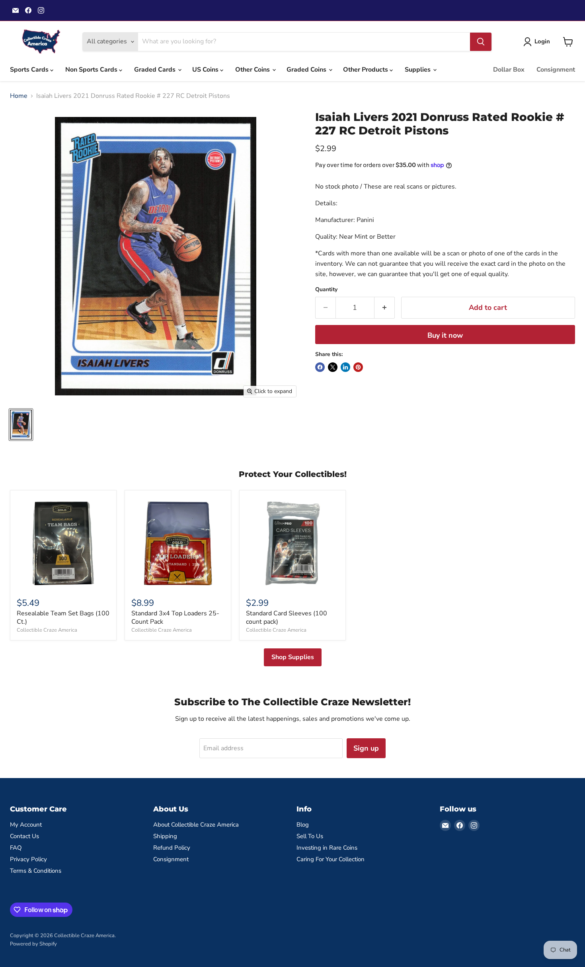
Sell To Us (309, 836)
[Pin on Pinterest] (358, 367)
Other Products (366, 69)
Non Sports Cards (92, 69)
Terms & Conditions (35, 871)
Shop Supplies (292, 657)
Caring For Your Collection (330, 859)
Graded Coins (307, 69)
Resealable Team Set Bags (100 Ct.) (63, 617)
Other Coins (253, 69)
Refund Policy (171, 848)
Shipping (165, 836)
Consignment (555, 69)
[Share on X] (332, 367)
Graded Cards (155, 69)
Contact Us (24, 836)
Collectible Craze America (47, 630)
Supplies (418, 69)
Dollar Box (509, 69)
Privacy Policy (28, 859)
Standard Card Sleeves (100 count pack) (286, 617)
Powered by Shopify (33, 944)
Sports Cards (30, 69)
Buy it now (445, 335)
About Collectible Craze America (196, 825)
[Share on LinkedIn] (345, 367)
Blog (302, 825)
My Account (26, 825)
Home (18, 95)
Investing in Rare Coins (326, 848)
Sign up (366, 748)
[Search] (480, 42)
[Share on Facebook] (320, 367)
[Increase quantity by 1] (384, 308)
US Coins (206, 69)
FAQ (16, 848)
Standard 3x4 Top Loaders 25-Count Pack (175, 617)
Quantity (326, 289)
